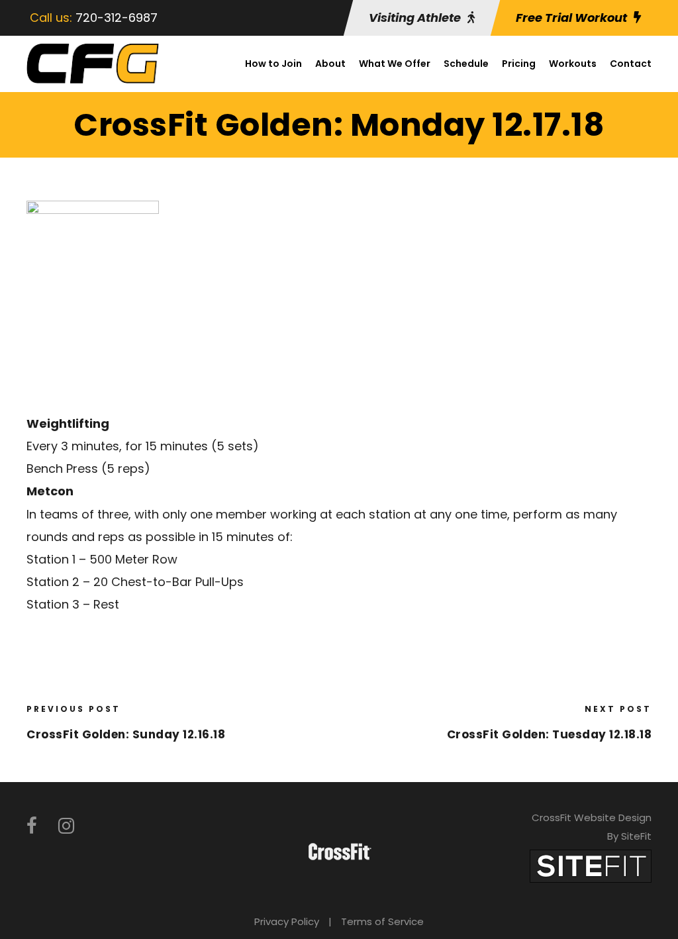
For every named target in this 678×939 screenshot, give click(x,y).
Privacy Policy (286, 921)
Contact (631, 63)
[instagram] (66, 826)
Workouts (573, 63)
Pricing (519, 63)
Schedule (466, 63)
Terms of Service (382, 921)
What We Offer (394, 63)
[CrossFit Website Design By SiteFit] (591, 865)
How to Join (273, 63)
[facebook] (31, 826)
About (330, 63)
